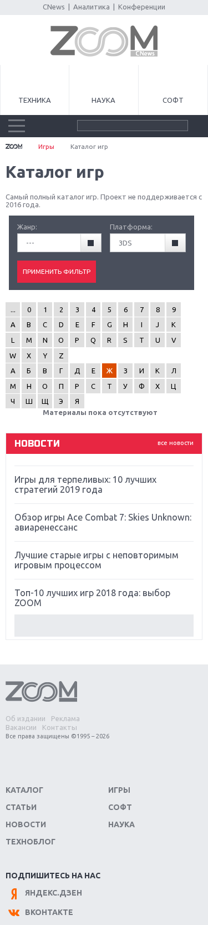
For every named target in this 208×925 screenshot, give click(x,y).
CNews (54, 7)
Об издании (25, 718)
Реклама (65, 718)
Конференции (141, 7)
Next (104, 625)
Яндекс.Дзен (53, 892)
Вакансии (21, 727)
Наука (103, 100)
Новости (26, 824)
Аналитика (91, 7)
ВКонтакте (49, 912)
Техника (34, 100)
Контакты (59, 727)
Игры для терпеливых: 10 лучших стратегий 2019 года (85, 484)
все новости (176, 442)
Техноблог (30, 841)
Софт (173, 100)
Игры (46, 146)
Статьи (21, 807)
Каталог (24, 790)
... (13, 309)
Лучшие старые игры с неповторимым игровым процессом (96, 560)
